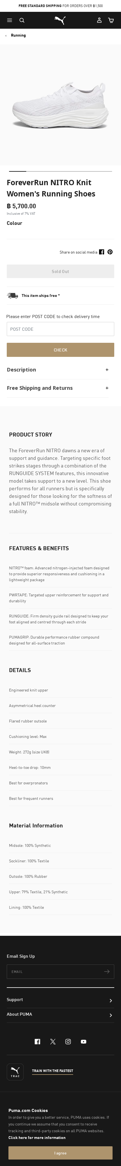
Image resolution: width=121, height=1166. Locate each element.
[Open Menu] (11, 20)
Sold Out (60, 271)
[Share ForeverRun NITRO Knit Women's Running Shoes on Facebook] (101, 252)
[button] (11, 20)
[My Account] (99, 20)
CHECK (61, 349)
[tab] (17, 171)
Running (18, 35)
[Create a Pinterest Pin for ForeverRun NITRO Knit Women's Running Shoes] (110, 252)
